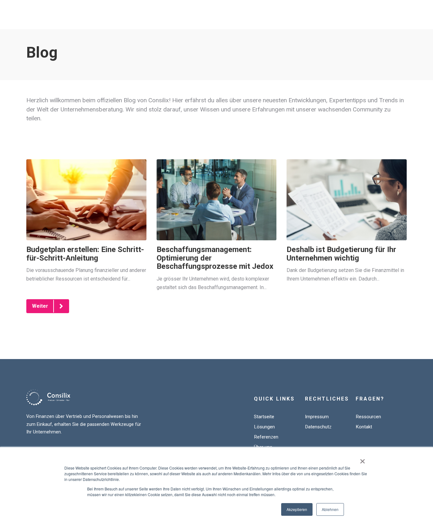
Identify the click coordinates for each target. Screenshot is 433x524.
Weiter (40, 306)
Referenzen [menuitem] (266, 437)
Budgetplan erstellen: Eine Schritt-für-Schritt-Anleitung (85, 253)
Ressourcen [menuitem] (368, 417)
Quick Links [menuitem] (274, 399)
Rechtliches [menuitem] (327, 399)
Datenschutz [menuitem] (318, 427)
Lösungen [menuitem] (264, 427)
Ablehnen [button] (330, 509)
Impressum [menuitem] (317, 417)
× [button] (362, 459)
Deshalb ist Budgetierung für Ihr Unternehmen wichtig (341, 253)
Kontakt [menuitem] (364, 427)
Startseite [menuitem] (264, 417)
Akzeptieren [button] (297, 509)
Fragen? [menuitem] (370, 399)
